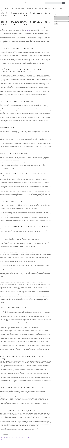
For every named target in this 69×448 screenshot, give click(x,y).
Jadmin (12, 10)
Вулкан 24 (28, 30)
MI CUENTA (60, 8)
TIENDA (11, 8)
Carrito (54, 8)
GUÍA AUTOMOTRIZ (39, 8)
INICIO (6, 8)
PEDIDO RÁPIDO (30, 8)
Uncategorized (6, 434)
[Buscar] (63, 3)
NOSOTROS (47, 8)
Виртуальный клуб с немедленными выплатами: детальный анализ (39, 438)
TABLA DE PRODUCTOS (19, 8)
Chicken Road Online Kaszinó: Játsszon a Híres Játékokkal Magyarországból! (11, 438)
